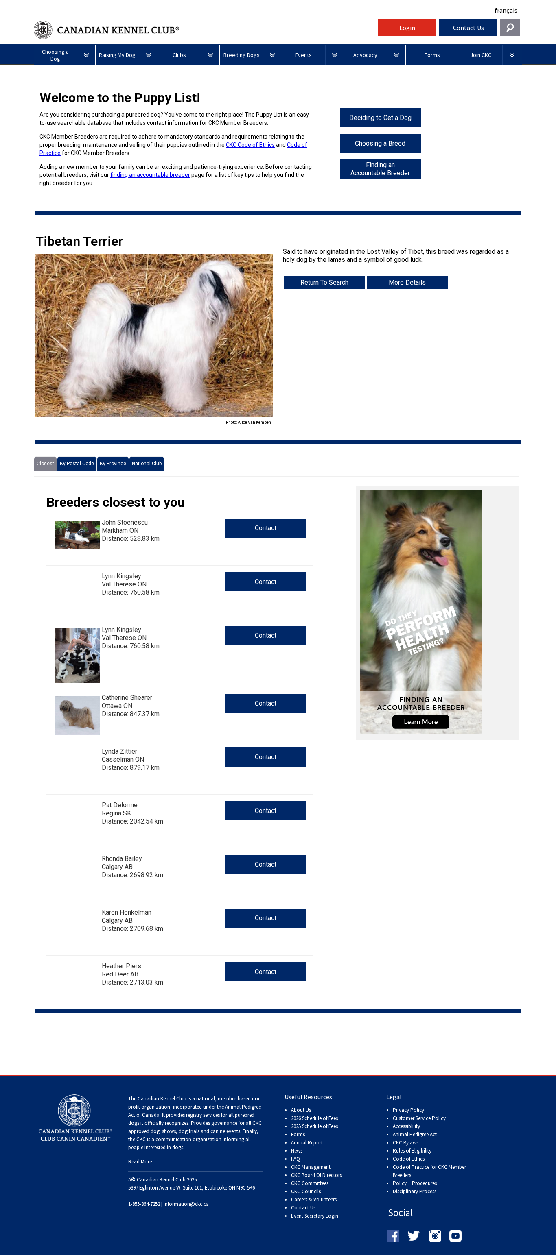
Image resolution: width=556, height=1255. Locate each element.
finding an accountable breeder (150, 175)
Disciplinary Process (414, 1191)
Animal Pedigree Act (415, 1134)
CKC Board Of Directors (316, 1175)
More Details (407, 282)
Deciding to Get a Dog (380, 118)
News (296, 1150)
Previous (23, 340)
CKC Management (311, 1166)
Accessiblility (406, 1126)
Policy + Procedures (415, 1183)
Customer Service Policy (419, 1118)
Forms (298, 1134)
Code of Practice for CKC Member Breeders (429, 1171)
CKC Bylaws (405, 1142)
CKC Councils (306, 1191)
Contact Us (468, 28)
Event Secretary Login (314, 1215)
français (506, 10)
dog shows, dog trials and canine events (195, 1131)
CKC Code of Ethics (250, 145)
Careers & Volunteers (314, 1199)
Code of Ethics (409, 1158)
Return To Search (324, 282)
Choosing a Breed (380, 143)
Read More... (141, 1161)
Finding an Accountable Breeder (380, 169)
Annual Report (307, 1142)
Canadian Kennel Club (205, 29)
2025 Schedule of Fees (314, 1126)
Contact (265, 528)
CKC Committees (309, 1183)
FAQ (295, 1158)
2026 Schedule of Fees (314, 1118)
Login (407, 28)
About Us (301, 1110)
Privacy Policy (408, 1110)
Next (285, 340)
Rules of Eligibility (412, 1150)
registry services (202, 1114)
